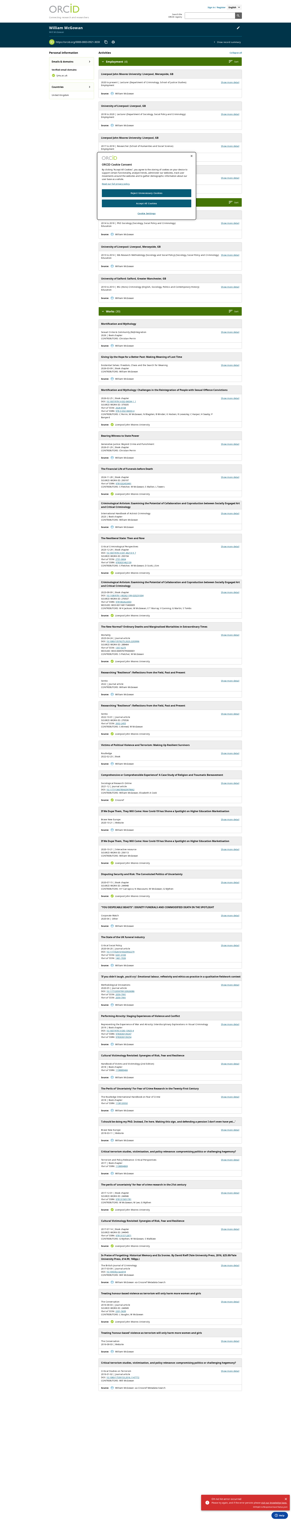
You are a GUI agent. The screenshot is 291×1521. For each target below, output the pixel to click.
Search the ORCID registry (175, 15)
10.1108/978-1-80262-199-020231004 (125, 595)
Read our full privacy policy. (116, 184)
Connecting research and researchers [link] (69, 17)
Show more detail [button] (230, 82)
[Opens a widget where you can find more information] (279, 1515)
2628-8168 (120, 407)
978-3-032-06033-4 (125, 411)
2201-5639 (120, 1311)
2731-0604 (120, 559)
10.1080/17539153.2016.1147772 (122, 1377)
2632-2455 (120, 723)
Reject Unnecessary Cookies (146, 193)
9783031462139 (123, 562)
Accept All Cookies (146, 203)
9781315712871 (123, 1235)
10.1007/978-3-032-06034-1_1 (121, 401)
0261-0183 (120, 955)
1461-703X (120, 958)
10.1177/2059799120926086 (120, 991)
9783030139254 (123, 1037)
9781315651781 (123, 1199)
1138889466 (122, 1070)
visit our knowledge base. (274, 1502)
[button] (236, 52)
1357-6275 (120, 647)
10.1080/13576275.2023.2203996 (122, 641)
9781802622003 (123, 601)
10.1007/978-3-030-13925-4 (120, 1030)
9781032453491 (123, 483)
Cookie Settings (147, 213)
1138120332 (122, 1103)
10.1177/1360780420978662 (120, 789)
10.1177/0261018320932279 (120, 951)
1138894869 (122, 1166)
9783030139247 (123, 1033)
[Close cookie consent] (191, 156)
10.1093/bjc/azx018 (116, 1271)
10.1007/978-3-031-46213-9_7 (121, 552)
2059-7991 (120, 994)
